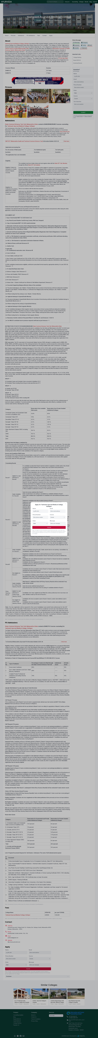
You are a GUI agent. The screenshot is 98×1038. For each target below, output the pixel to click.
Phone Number (37, 514)
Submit (49, 527)
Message (52, 520)
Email (51, 508)
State (34, 520)
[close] (66, 504)
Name (34, 508)
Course (52, 514)
